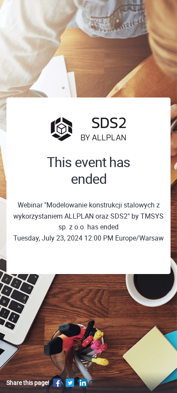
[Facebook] (57, 382)
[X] (70, 382)
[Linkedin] (83, 382)
